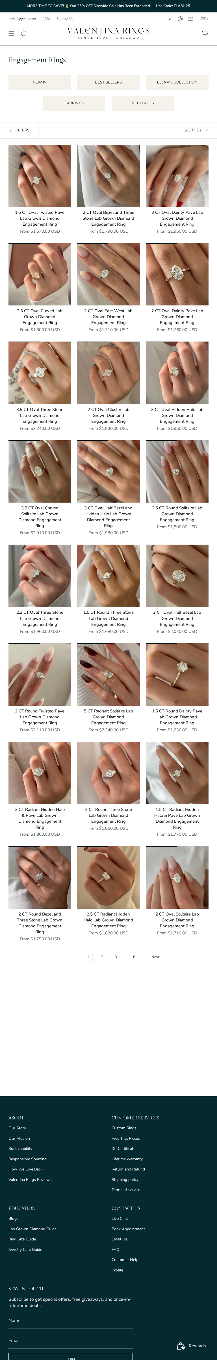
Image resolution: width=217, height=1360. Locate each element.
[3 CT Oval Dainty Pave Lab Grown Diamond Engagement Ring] (177, 176)
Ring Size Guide (22, 1239)
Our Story (17, 1128)
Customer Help (125, 1259)
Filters (22, 130)
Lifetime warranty (127, 1159)
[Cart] (205, 33)
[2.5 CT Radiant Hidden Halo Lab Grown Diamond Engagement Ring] (108, 877)
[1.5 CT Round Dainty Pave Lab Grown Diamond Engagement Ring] (177, 674)
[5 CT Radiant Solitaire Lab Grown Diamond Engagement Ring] (108, 674)
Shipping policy (125, 1179)
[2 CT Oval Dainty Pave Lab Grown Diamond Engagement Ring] (177, 274)
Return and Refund (128, 1169)
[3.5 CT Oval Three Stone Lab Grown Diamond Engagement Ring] (39, 373)
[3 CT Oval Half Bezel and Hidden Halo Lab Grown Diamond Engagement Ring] (108, 471)
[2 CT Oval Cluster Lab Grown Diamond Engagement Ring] (108, 373)
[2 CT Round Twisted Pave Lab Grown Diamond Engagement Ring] (39, 674)
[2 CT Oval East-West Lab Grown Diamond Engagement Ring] (108, 274)
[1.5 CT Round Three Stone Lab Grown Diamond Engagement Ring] (108, 576)
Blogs (13, 1218)
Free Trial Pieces (126, 1138)
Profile (117, 1270)
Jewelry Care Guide (25, 1249)
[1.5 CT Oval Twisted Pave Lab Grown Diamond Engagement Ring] (39, 176)
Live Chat (120, 1218)
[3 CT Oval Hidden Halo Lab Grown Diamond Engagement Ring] (177, 373)
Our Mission (19, 1138)
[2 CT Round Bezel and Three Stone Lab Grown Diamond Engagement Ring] (39, 877)
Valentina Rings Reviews (30, 1179)
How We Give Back (25, 1169)
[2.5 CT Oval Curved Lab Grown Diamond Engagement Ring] (39, 274)
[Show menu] (11, 33)
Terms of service (126, 1189)
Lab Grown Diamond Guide (32, 1229)
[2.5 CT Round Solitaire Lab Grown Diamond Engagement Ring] (177, 471)
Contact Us (65, 18)
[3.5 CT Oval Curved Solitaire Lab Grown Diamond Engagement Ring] (39, 471)
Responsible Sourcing (27, 1159)
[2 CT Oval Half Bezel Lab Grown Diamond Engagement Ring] (177, 576)
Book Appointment (22, 18)
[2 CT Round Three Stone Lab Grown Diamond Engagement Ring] (108, 773)
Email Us (119, 1239)
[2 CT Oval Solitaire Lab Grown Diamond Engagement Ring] (177, 877)
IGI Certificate (123, 1148)
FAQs (46, 18)
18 (133, 957)
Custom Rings (124, 1128)
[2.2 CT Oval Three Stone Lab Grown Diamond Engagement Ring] (39, 576)
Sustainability (20, 1148)
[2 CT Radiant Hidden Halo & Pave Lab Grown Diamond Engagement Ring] (39, 773)
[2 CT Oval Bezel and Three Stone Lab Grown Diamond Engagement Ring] (108, 176)
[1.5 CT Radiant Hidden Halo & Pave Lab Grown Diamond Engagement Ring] (177, 773)
